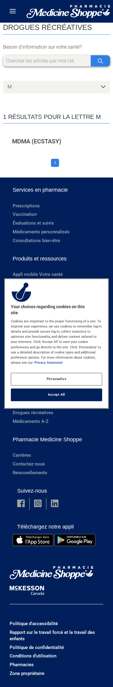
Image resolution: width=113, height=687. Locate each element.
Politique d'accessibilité (34, 623)
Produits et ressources (40, 259)
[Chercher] (100, 60)
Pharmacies (22, 664)
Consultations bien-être (36, 240)
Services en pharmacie (40, 190)
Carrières (22, 455)
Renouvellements (30, 472)
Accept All (56, 394)
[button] (21, 504)
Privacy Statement (48, 362)
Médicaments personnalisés (41, 232)
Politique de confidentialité (37, 647)
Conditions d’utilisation (33, 656)
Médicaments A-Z (31, 421)
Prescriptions (26, 206)
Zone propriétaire (27, 673)
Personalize (56, 379)
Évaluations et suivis (33, 223)
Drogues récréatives (33, 412)
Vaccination (25, 214)
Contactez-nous (29, 464)
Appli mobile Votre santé (38, 274)
